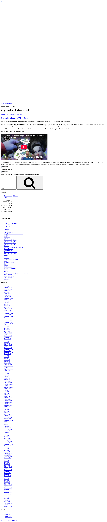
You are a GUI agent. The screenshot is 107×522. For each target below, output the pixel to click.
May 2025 (6, 292)
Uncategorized (8, 277)
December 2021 (8, 336)
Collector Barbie (8, 232)
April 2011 (7, 500)
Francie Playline (8, 249)
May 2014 (6, 450)
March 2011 (7, 501)
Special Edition (8, 274)
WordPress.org (8, 517)
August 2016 (7, 421)
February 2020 (8, 361)
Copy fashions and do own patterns (13, 234)
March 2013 (7, 465)
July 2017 (6, 408)
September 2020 (8, 352)
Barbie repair (7, 228)
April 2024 (7, 305)
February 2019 (8, 379)
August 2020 (7, 354)
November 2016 (8, 418)
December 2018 (8, 382)
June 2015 (6, 435)
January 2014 (7, 455)
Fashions (6, 246)
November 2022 (8, 322)
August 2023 (7, 317)
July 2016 (6, 423)
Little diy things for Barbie (11, 259)
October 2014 (7, 443)
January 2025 (7, 295)
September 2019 (8, 369)
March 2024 (7, 307)
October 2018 (7, 385)
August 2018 (7, 388)
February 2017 (8, 415)
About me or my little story (11, 196)
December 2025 (8, 289)
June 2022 (6, 327)
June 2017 (6, 409)
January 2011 (7, 504)
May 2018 (6, 393)
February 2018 (8, 397)
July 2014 (6, 447)
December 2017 (8, 400)
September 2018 (8, 387)
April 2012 (7, 482)
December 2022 (8, 321)
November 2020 (8, 349)
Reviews (6, 271)
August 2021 (7, 339)
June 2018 (6, 391)
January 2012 (7, 486)
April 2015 (7, 436)
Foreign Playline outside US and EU (13, 247)
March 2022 (7, 331)
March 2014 (7, 452)
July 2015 (6, 433)
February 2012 (8, 485)
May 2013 (6, 462)
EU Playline (7, 235)
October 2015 (7, 430)
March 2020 (7, 360)
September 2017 (8, 405)
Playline (6, 265)
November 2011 (8, 489)
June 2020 (6, 355)
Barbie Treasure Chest (6, 103)
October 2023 (7, 314)
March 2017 (7, 414)
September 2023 (8, 316)
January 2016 (7, 427)
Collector (6, 231)
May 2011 (6, 498)
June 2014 (6, 449)
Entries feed (7, 514)
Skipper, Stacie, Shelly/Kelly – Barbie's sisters (16, 273)
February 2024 (8, 308)
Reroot (6, 270)
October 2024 (7, 296)
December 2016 (8, 417)
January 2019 (7, 381)
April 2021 (7, 343)
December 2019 (8, 364)
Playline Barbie (8, 267)
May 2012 (6, 480)
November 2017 (8, 402)
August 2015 (7, 432)
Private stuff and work (10, 268)
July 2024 (6, 301)
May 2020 (6, 357)
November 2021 (8, 337)
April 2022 (7, 330)
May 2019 (6, 375)
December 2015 (8, 429)
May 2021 (6, 342)
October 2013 (7, 458)
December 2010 (8, 506)
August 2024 (7, 299)
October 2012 (7, 473)
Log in (6, 513)
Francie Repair (8, 250)
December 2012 (8, 470)
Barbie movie (7, 226)
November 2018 (8, 384)
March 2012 (7, 483)
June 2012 (6, 479)
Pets (5, 264)
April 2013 (7, 464)
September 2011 (8, 492)
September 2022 (8, 324)
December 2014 (8, 441)
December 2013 (8, 456)
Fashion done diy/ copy (10, 241)
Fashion (6, 238)
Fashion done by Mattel (10, 240)
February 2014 (8, 453)
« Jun (2, 214)
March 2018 (7, 396)
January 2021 (7, 346)
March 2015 (7, 438)
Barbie (6, 222)
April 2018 (7, 394)
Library (6, 255)
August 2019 (7, 370)
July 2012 (6, 477)
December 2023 (8, 311)
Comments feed (8, 516)
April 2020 (7, 358)
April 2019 (7, 376)
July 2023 (6, 319)
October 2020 (7, 351)
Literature (6, 258)
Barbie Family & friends (10, 223)
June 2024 (6, 302)
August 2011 (7, 494)
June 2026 (6, 286)
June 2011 (6, 497)
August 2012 (7, 476)
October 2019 (7, 367)
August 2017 (7, 406)
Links (5, 256)
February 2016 (8, 426)
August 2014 (7, 446)
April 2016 (7, 424)
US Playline (7, 279)
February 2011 (8, 503)
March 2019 (7, 378)
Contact (6, 197)
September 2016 (8, 420)
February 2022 (8, 333)
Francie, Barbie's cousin (10, 252)
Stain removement (9, 276)
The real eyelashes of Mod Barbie (15, 118)
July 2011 (6, 495)
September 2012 (8, 474)
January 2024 (7, 310)
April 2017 (7, 412)
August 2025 (7, 290)
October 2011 (7, 491)
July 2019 (6, 372)
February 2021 (8, 345)
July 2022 (6, 325)
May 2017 (6, 411)
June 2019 (6, 373)
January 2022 (7, 334)
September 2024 (8, 298)
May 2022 (6, 328)
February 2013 (8, 467)
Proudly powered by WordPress (9, 520)
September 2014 (8, 444)
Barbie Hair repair (9, 225)
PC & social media (9, 262)
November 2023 (8, 313)
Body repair (7, 229)
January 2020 (7, 363)
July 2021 (6, 340)
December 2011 (8, 488)
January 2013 (7, 468)
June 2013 (6, 461)
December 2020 (8, 348)
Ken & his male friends (10, 253)
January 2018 (7, 399)
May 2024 (6, 304)
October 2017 (7, 403)
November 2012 (8, 471)
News (5, 261)
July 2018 (6, 390)
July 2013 (6, 459)
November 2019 (8, 366)
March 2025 (7, 293)
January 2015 (7, 439)
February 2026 (8, 287)
